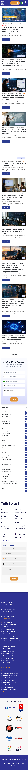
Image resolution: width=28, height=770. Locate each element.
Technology (5, 416)
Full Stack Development (9, 609)
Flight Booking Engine (7, 450)
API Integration (5, 435)
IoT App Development (8, 629)
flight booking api (6, 486)
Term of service (9, 763)
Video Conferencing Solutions (9, 438)
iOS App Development (9, 627)
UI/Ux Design (5, 457)
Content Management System (9, 481)
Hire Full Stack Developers (9, 682)
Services (4, 428)
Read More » (6, 39)
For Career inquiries (5, 540)
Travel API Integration (8, 663)
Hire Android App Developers (10, 673)
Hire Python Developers (9, 687)
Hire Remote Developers (9, 689)
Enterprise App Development (10, 638)
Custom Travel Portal (8, 651)
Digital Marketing (6, 433)
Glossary (14, 765)
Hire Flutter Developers (9, 678)
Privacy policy (19, 763)
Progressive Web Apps (9, 636)
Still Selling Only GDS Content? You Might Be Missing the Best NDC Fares (13, 97)
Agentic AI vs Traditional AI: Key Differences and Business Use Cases (13, 197)
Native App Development (9, 631)
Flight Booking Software (9, 660)
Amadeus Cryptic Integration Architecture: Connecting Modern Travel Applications (13, 63)
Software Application (7, 431)
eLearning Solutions (7, 471)
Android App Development (10, 624)
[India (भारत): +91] (4, 381)
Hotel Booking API (6, 455)
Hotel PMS (4, 467)
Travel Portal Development (10, 649)
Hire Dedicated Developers (10, 671)
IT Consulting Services (9, 616)
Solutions (4, 419)
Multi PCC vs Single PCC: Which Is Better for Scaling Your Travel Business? (14, 131)
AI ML (3, 447)
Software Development (9, 600)
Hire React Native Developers (10, 675)
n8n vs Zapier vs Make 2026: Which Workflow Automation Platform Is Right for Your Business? (13, 304)
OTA (3, 488)
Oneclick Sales (4, 512)
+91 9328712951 (5, 536)
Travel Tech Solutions (9, 646)
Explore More (6, 618)
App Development (8, 622)
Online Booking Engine (7, 462)
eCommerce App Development (11, 641)
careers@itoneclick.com (6, 538)
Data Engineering (6, 423)
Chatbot (4, 443)
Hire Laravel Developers (9, 685)
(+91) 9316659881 (5, 518)
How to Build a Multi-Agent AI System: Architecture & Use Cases (13, 231)
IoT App (4, 452)
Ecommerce (5, 426)
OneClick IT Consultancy (8, 23)
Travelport (4, 491)
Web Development (6, 469)
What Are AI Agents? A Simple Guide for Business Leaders (13, 338)
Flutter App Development (9, 634)
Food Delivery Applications (8, 445)
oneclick (4, 479)
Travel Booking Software (9, 656)
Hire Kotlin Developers (8, 680)
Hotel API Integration (7, 459)
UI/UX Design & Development (10, 605)
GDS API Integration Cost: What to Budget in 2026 (14, 164)
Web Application (6, 421)
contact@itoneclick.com (20, 512)
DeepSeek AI (5, 476)
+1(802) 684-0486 (19, 518)
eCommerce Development (10, 607)
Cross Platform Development (10, 611)
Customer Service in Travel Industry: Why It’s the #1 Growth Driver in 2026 (12, 29)
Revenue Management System (9, 483)
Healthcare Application (7, 474)
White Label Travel (8, 653)
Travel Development (7, 411)
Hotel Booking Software (9, 658)
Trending (4, 440)
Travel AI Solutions (6, 464)
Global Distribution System (10, 665)
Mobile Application (6, 414)
